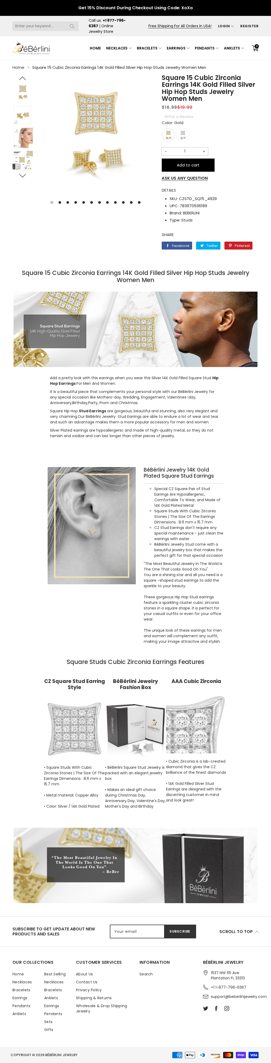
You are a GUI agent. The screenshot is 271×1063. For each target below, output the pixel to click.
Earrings (176, 48)
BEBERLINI (191, 213)
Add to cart (188, 165)
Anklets (232, 48)
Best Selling (55, 974)
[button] (22, 78)
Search (146, 974)
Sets (48, 1021)
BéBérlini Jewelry (61, 1054)
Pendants (205, 48)
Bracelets (147, 48)
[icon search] (72, 26)
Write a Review (178, 116)
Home (95, 48)
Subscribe (179, 931)
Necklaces (117, 48)
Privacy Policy (89, 990)
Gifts (48, 1029)
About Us (84, 974)
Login (224, 26)
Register (249, 26)
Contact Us (87, 982)
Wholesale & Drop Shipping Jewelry (101, 1008)
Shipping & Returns (94, 998)
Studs (187, 220)
